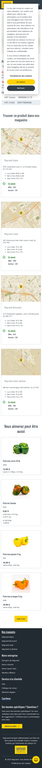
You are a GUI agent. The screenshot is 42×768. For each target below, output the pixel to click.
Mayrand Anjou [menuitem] (8, 637)
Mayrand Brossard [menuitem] (9, 641)
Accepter (21, 82)
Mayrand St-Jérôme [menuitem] (9, 649)
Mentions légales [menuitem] (8, 692)
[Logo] (21, 750)
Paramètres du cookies (21, 76)
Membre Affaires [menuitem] (8, 672)
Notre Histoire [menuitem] (8, 664)
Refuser (21, 88)
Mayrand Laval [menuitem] (7, 645)
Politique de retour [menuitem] (9, 688)
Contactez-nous (11, 726)
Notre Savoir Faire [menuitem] (9, 668)
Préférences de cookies (21, 763)
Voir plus (21, 619)
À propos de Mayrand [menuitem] (10, 660)
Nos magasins (8, 632)
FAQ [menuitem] (3, 684)
